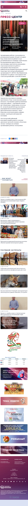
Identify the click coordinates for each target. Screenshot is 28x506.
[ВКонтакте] (9, 138)
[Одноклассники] (11, 138)
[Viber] (15, 138)
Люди (22, 23)
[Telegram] (17, 138)
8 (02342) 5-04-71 (14, 470)
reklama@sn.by (14, 475)
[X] (13, 138)
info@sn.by (14, 473)
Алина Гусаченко (16, 47)
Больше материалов (24, 179)
